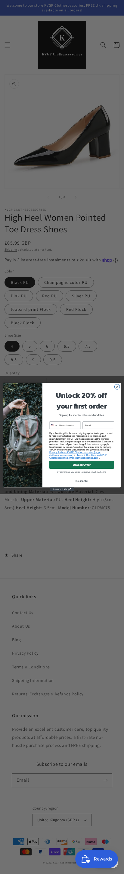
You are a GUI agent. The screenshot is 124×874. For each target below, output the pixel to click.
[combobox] (53, 425)
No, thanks (82, 481)
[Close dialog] (117, 387)
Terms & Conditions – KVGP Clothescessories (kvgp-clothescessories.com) (78, 456)
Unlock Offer (82, 464)
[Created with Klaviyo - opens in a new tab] (62, 489)
